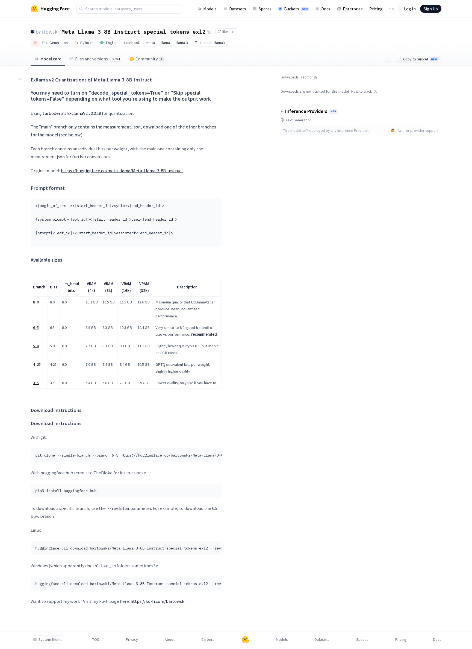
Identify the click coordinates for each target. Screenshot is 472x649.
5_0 (36, 345)
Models (210, 8)
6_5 (36, 327)
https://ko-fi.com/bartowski (158, 601)
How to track (361, 91)
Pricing (376, 8)
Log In (410, 8)
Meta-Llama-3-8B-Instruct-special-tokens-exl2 (133, 31)
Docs (325, 8)
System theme (51, 639)
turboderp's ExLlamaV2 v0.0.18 (72, 113)
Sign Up (431, 8)
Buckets (296, 8)
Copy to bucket (420, 59)
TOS (95, 639)
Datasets (237, 8)
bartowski (47, 31)
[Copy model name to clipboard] (209, 32)
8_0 (36, 302)
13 (233, 31)
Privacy (132, 639)
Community (148, 59)
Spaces (265, 8)
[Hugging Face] (245, 639)
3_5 (36, 382)
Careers (207, 639)
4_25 (37, 364)
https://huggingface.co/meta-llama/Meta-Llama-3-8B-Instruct (122, 171)
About (170, 639)
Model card (50, 59)
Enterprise (353, 8)
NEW (333, 111)
